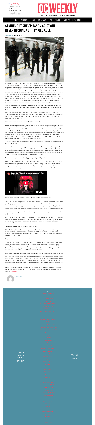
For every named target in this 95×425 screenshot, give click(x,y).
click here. (26, 269)
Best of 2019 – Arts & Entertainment (48, 319)
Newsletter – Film (48, 390)
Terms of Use (20, 358)
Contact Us (21, 355)
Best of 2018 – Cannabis (48, 306)
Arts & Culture (42, 20)
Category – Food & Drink (47, 356)
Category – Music (47, 359)
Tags (48, 342)
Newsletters (47, 380)
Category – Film (47, 353)
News (16, 20)
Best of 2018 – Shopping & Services (48, 311)
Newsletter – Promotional (48, 398)
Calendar (47, 332)
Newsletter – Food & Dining (48, 392)
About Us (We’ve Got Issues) (47, 293)
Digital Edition (76, 20)
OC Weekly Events (47, 401)
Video (47, 419)
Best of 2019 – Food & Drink (48, 324)
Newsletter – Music (48, 395)
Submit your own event (47, 411)
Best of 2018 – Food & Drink (48, 308)
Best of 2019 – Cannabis (48, 321)
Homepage (47, 374)
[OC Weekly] (14, 4)
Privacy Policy (20, 361)
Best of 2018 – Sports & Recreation (48, 314)
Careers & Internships (47, 345)
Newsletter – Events (48, 387)
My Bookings (48, 340)
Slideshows (67, 20)
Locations (48, 337)
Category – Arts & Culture (47, 348)
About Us (21, 352)
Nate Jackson (9, 35)
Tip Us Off (47, 416)
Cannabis (57, 20)
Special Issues (47, 409)
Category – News (47, 361)
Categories (48, 335)
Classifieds (47, 364)
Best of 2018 (47, 301)
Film (51, 20)
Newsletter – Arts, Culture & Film (48, 382)
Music (33, 20)
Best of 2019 (47, 317)
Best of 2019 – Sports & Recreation (48, 329)
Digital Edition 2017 (48, 371)
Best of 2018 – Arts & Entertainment (48, 303)
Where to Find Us (47, 422)
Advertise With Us (47, 296)
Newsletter (47, 377)
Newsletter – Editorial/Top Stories (48, 384)
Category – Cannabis (47, 351)
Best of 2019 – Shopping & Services (48, 327)
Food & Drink (24, 20)
